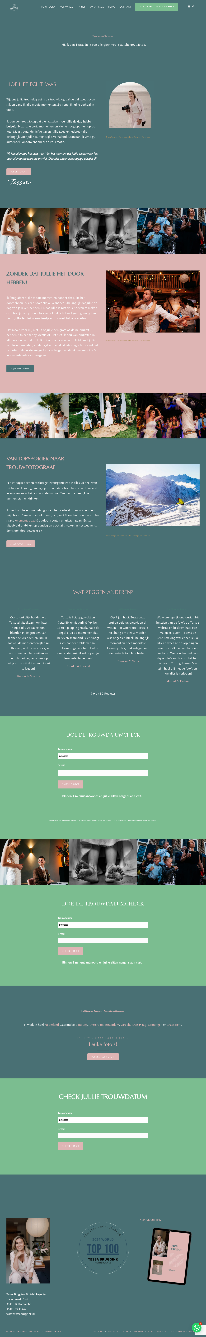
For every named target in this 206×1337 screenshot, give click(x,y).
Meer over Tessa (20, 544)
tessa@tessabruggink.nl (20, 1314)
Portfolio (48, 7)
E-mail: (61, 765)
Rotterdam (112, 1024)
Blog (111, 7)
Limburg (81, 1024)
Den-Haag (139, 1024)
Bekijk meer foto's (103, 1057)
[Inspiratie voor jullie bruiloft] (193, 7)
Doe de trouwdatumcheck (156, 6)
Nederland (52, 1024)
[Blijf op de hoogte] (189, 7)
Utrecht (126, 1024)
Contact (125, 7)
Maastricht (174, 1024)
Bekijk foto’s (18, 172)
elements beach (26, 520)
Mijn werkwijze (20, 368)
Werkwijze (66, 7)
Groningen (155, 1024)
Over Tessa (97, 7)
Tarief (81, 7)
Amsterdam (96, 1024)
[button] (196, 1327)
